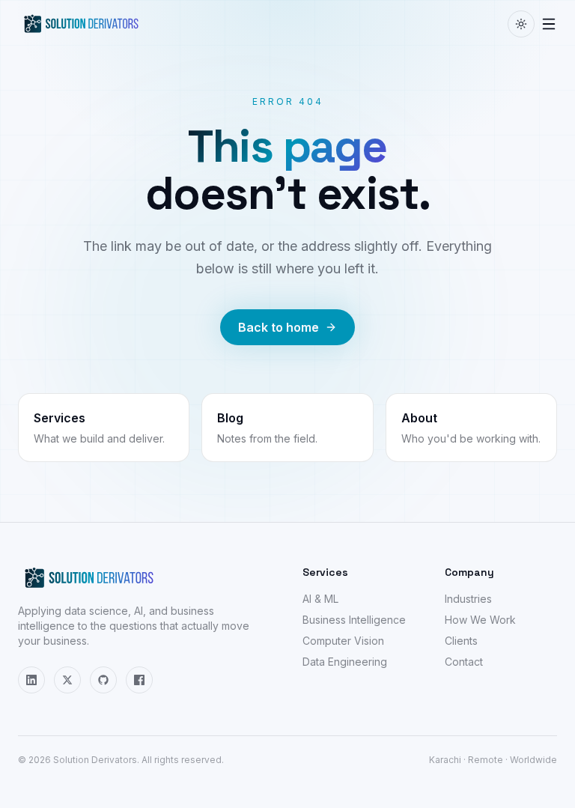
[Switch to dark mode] (521, 23)
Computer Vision (343, 640)
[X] (67, 679)
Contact (464, 661)
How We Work (480, 619)
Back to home (278, 327)
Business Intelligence (354, 619)
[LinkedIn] (31, 679)
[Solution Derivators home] (81, 24)
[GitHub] (103, 679)
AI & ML (320, 598)
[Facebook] (139, 679)
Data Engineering (344, 661)
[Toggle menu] (549, 24)
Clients (461, 640)
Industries (468, 598)
